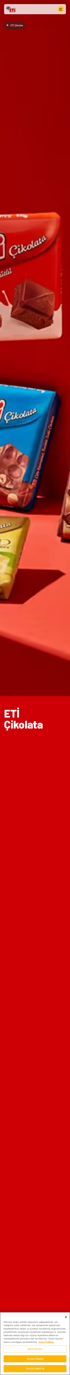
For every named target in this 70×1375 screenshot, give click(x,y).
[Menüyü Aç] (60, 9)
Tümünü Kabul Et (35, 1368)
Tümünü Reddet (35, 1358)
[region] (35, 1343)
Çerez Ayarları (35, 1348)
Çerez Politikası (46, 1342)
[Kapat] (66, 1317)
